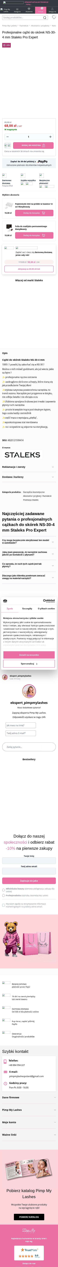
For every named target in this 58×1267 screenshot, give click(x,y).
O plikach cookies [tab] (46, 608)
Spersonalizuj (27, 664)
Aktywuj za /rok (29, 269)
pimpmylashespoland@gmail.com (26, 1076)
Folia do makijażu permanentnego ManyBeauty (31, 227)
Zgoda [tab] (10, 608)
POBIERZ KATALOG (29, 1217)
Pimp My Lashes (9, 25)
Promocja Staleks (30, 500)
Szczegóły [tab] (27, 608)
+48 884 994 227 (17, 1065)
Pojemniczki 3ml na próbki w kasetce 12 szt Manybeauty (34, 205)
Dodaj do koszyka (31, 145)
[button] (7, 145)
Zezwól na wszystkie (29, 655)
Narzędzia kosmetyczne (34, 492)
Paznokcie (23, 25)
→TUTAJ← (28, 4)
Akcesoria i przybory (40, 25)
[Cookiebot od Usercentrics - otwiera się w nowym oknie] (43, 601)
